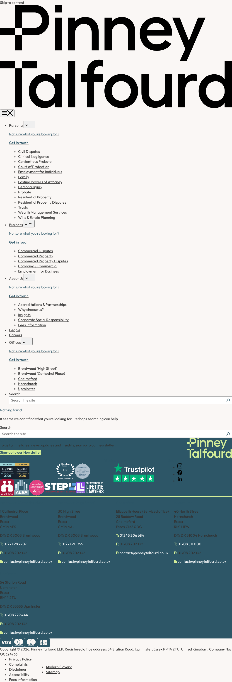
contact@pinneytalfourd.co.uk (28, 561)
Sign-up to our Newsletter (20, 452)
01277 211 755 (72, 544)
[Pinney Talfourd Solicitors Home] (116, 107)
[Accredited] (82, 471)
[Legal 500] (7, 471)
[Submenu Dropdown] (29, 124)
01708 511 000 (189, 544)
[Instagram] (180, 467)
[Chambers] (65, 471)
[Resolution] (7, 487)
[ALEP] (21, 487)
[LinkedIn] (180, 480)
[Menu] (7, 113)
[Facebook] (180, 474)
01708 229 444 (16, 615)
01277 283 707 (15, 544)
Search (14, 394)
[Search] (228, 400)
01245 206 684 (132, 535)
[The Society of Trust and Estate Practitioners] (60, 487)
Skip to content (12, 2)
